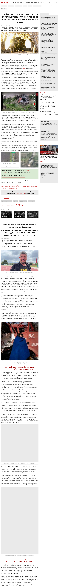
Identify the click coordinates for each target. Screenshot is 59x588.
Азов (33, 201)
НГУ (29, 201)
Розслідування (27, 2)
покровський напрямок (6, 201)
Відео (41, 143)
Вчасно (23, 68)
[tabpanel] (49, 53)
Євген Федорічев (45, 131)
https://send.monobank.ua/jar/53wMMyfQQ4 (13, 177)
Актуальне (17, 2)
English (41, 2)
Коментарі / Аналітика (35, 2)
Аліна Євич (6, 198)
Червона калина (23, 201)
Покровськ (15, 201)
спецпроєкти (4, 8)
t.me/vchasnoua (20, 193)
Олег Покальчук (45, 121)
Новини (13, 2)
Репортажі (22, 2)
